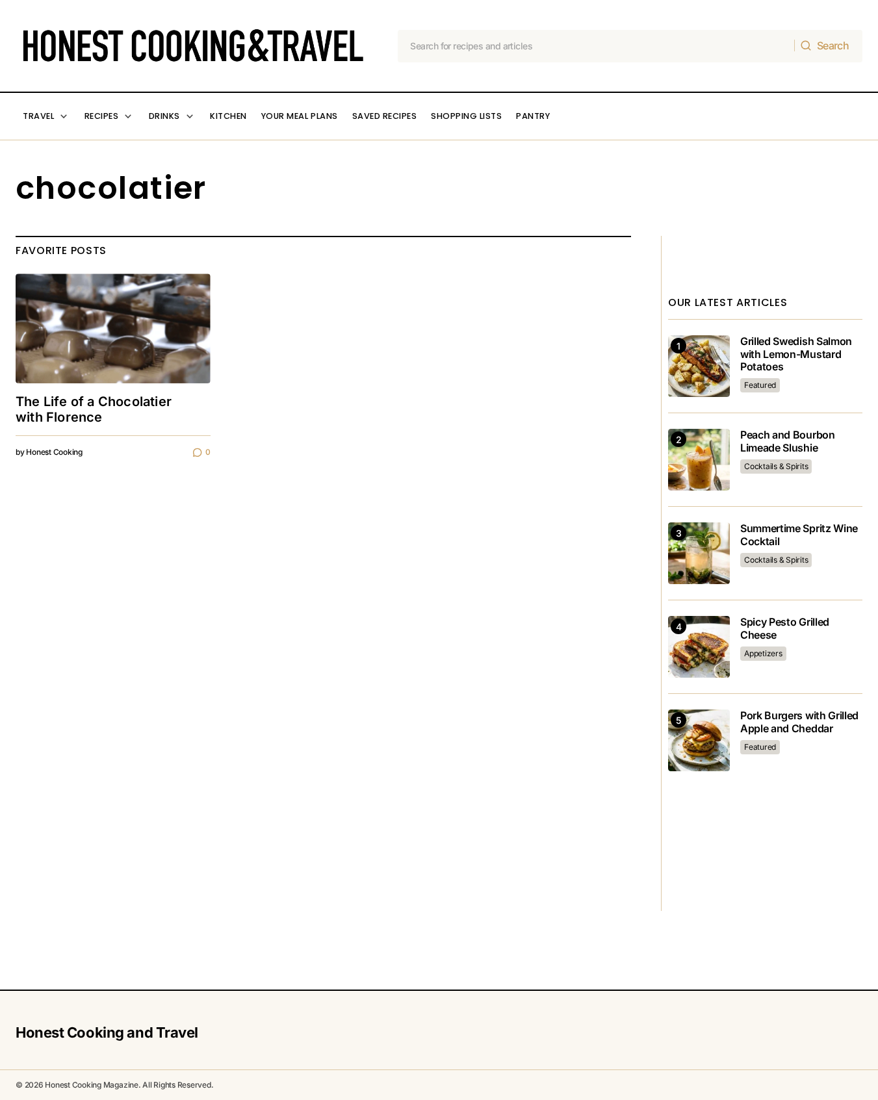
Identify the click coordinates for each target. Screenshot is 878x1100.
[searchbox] (596, 46)
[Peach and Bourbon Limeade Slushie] (699, 460)
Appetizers (763, 653)
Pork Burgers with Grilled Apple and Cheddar (799, 722)
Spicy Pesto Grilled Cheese (784, 628)
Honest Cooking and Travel (107, 1032)
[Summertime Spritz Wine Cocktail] (699, 553)
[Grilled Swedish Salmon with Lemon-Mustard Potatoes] (699, 366)
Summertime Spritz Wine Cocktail (799, 534)
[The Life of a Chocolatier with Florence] (113, 328)
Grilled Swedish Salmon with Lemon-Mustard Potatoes (796, 353)
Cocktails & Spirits (776, 466)
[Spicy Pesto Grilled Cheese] (699, 647)
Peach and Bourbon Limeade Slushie (787, 441)
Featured (760, 385)
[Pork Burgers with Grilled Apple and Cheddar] (699, 740)
